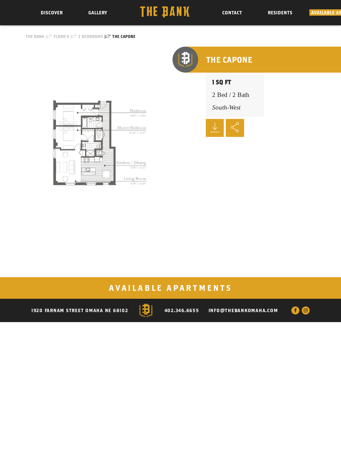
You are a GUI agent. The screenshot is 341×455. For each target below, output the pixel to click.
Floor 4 (61, 36)
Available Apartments (170, 287)
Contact (232, 12)
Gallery (97, 12)
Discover (52, 12)
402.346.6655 (182, 310)
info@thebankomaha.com (243, 310)
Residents (280, 12)
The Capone (124, 36)
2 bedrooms (90, 36)
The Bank (35, 36)
